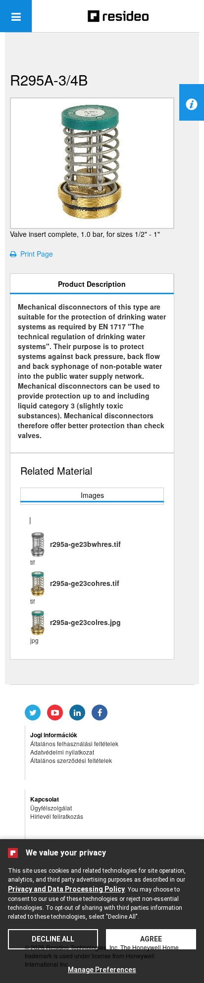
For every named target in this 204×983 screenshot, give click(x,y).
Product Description (92, 284)
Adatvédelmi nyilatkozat (62, 752)
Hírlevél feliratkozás (56, 816)
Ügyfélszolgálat (51, 808)
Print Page (34, 254)
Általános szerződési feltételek (71, 760)
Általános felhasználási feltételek (74, 743)
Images (92, 495)
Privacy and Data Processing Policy (66, 889)
